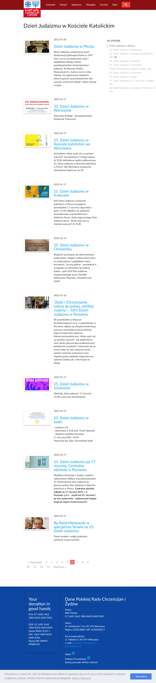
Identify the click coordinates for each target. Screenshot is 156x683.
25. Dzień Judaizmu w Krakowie (124, 61)
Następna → (60, 567)
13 (48, 567)
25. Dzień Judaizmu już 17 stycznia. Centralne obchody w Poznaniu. (75, 466)
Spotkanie (77, 5)
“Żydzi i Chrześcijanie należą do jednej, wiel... (131, 69)
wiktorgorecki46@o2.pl (84, 643)
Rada (114, 5)
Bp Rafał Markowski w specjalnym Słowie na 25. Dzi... (132, 88)
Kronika (104, 5)
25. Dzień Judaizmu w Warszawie (125, 50)
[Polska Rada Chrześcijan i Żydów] (32, 10)
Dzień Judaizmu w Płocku (74, 46)
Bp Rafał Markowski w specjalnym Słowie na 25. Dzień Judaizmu (74, 527)
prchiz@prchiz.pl (73, 646)
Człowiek (50, 5)
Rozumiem (141, 676)
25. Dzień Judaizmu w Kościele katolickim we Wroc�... (131, 54)
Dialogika (91, 5)
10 (28, 567)
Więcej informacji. (81, 678)
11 (34, 567)
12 (41, 567)
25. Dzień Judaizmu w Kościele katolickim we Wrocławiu (72, 144)
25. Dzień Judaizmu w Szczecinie (125, 73)
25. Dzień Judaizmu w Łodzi (122, 77)
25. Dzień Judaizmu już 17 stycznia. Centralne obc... (131, 81)
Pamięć (63, 5)
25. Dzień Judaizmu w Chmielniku (125, 65)
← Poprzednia (34, 562)
